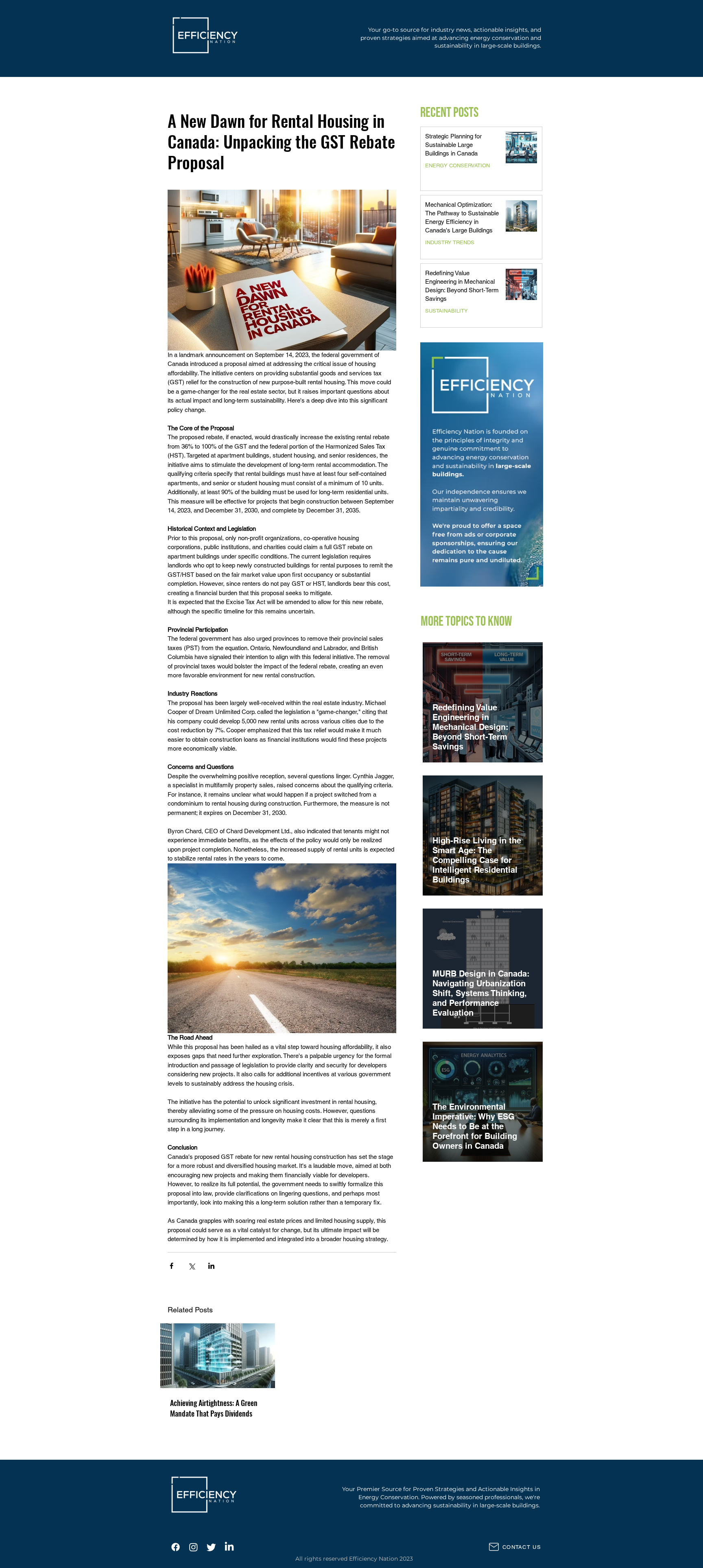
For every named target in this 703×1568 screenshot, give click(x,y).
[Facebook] (175, 1547)
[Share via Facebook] (171, 1266)
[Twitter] (211, 1547)
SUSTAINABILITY (446, 311)
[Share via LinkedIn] (211, 1266)
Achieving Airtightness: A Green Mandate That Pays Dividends (214, 1408)
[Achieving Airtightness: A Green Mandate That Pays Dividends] (217, 1355)
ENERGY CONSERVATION (457, 165)
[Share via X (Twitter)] (191, 1266)
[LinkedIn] (229, 1547)
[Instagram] (193, 1547)
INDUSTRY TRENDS (449, 242)
